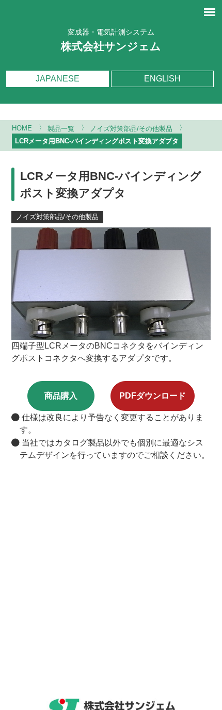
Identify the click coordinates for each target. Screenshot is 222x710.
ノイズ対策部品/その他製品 (57, 217)
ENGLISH (162, 78)
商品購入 (60, 395)
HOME (22, 129)
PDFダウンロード (152, 395)
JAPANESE (58, 78)
